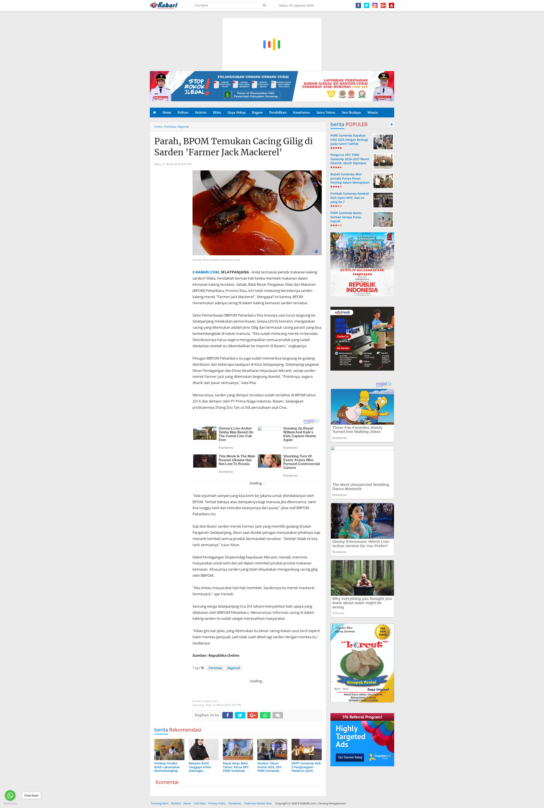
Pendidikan (278, 112)
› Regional (182, 126)
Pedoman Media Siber (258, 803)
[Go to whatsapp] (10, 795)
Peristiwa (215, 668)
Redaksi (176, 803)
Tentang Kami (159, 803)
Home (158, 126)
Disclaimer (234, 803)
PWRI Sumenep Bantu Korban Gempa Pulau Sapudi (346, 217)
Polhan (183, 112)
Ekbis (217, 112)
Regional (233, 668)
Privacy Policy (217, 803)
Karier (187, 803)
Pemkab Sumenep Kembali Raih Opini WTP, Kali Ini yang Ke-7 (349, 197)
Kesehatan (301, 112)
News (167, 112)
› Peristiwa (169, 126)
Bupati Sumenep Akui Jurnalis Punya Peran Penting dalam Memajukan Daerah (349, 180)
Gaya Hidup (236, 112)
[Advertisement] (272, 24)
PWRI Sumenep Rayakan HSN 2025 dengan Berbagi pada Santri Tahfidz (349, 139)
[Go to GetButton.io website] (10, 803)
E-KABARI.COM (206, 272)
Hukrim (201, 112)
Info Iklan (200, 803)
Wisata (372, 112)
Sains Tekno (326, 112)
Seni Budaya (351, 112)
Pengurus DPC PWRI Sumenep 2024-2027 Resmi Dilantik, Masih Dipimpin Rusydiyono (349, 161)
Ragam (257, 112)
